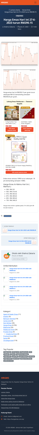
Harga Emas (26, 10)
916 (30, 352)
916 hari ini (15, 352)
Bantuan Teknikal (9, 319)
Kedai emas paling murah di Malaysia (12, 401)
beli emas (16, 358)
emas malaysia (23, 356)
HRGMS (4, 2)
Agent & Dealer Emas (10, 314)
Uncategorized (8, 340)
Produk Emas (8, 332)
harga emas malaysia (22, 354)
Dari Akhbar (7, 323)
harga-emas (7, 216)
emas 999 (14, 356)
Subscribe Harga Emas (8, 398)
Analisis (6, 316)
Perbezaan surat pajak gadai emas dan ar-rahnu (16, 404)
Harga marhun (8, 358)
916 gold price (24, 352)
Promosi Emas (8, 336)
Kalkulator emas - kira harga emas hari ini (14, 395)
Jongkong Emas (11, 334)
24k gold (6, 354)
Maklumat (6, 327)
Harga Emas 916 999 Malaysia (10, 408)
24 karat (12, 354)
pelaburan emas (8, 361)
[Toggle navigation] (35, 2)
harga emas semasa (26, 358)
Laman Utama (15, 10)
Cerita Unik (7, 321)
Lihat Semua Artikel (19, 259)
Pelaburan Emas (9, 330)
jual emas (31, 356)
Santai (5, 338)
